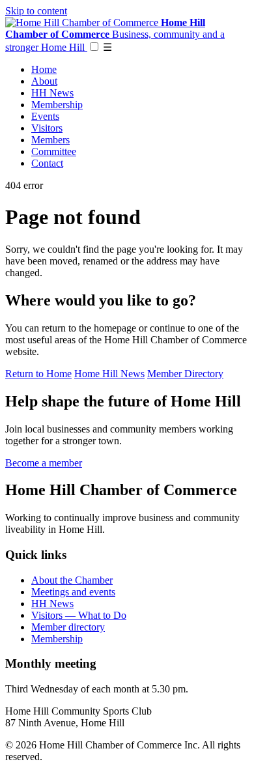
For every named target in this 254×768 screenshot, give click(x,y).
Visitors (47, 128)
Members (50, 139)
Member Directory (185, 373)
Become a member (43, 462)
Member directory (68, 627)
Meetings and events (73, 591)
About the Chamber (72, 580)
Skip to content (36, 10)
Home (44, 69)
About (44, 81)
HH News (52, 92)
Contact (47, 163)
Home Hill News (109, 373)
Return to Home (38, 373)
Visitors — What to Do (78, 615)
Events (45, 116)
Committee (53, 151)
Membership (57, 104)
